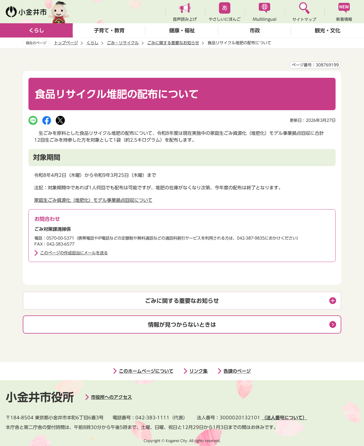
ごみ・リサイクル (123, 43)
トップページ (66, 43)
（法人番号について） (284, 417)
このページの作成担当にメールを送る (74, 253)
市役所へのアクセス (111, 397)
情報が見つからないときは (182, 324)
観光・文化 (327, 30)
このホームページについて (146, 371)
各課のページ (237, 371)
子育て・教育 (109, 30)
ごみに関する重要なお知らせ (173, 43)
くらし (36, 30)
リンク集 (198, 371)
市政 (255, 30)
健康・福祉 (182, 30)
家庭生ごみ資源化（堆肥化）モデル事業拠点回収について (93, 200)
